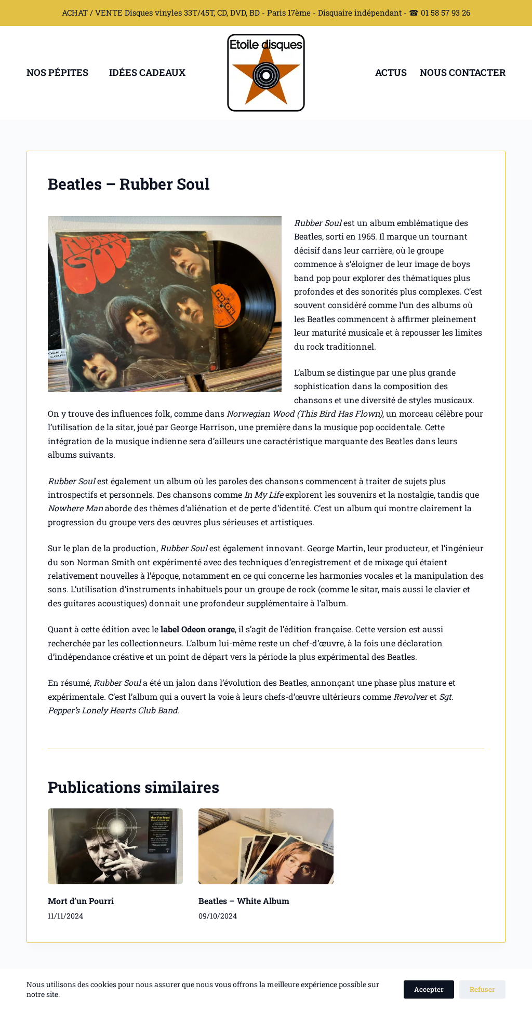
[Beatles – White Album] (266, 846)
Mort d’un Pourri (81, 900)
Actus (391, 72)
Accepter (429, 989)
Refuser (482, 989)
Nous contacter (463, 72)
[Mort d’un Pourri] (115, 846)
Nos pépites (57, 72)
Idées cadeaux (147, 72)
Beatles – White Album (243, 900)
